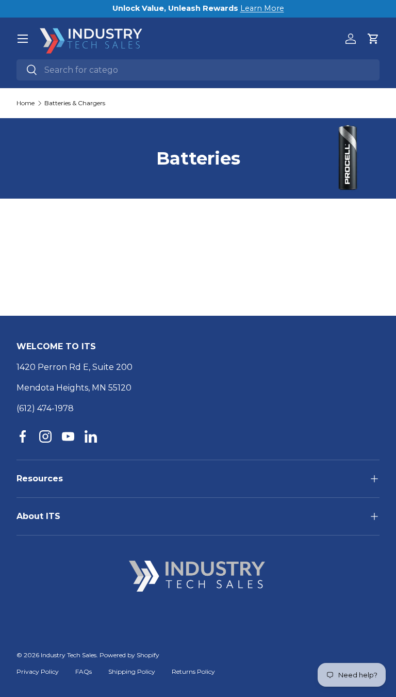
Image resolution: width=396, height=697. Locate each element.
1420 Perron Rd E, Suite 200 (74, 367)
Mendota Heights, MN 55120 (73, 388)
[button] (373, 38)
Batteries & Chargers (74, 103)
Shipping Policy (131, 671)
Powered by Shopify (129, 655)
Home (25, 103)
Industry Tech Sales (68, 655)
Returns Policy (193, 671)
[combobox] (198, 69)
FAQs (83, 671)
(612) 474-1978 (45, 408)
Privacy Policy (37, 671)
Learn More (262, 8)
